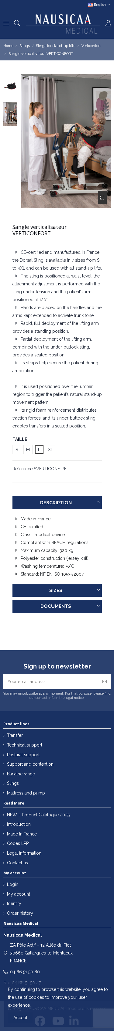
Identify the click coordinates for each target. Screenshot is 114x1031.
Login (12, 884)
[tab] (57, 502)
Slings (13, 783)
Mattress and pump (26, 793)
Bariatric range (21, 773)
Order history (20, 913)
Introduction (19, 824)
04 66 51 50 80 (25, 971)
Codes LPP (18, 843)
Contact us (17, 862)
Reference (22, 468)
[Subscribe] (104, 681)
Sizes (55, 590)
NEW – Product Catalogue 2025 (38, 814)
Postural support (23, 754)
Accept (20, 1017)
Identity (14, 903)
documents (55, 606)
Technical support (24, 745)
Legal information (24, 853)
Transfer (15, 735)
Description (56, 502)
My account (18, 894)
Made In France (22, 834)
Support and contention (30, 764)
